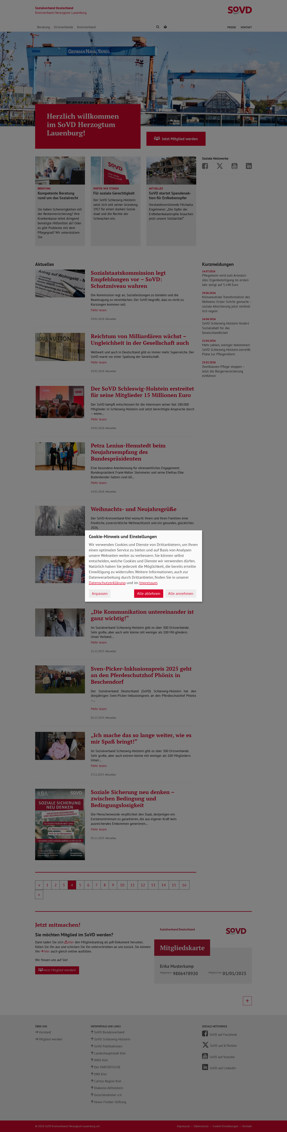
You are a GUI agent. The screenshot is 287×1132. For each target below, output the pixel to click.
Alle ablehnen (148, 593)
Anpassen (100, 593)
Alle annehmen (180, 593)
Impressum (148, 582)
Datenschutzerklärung (107, 582)
